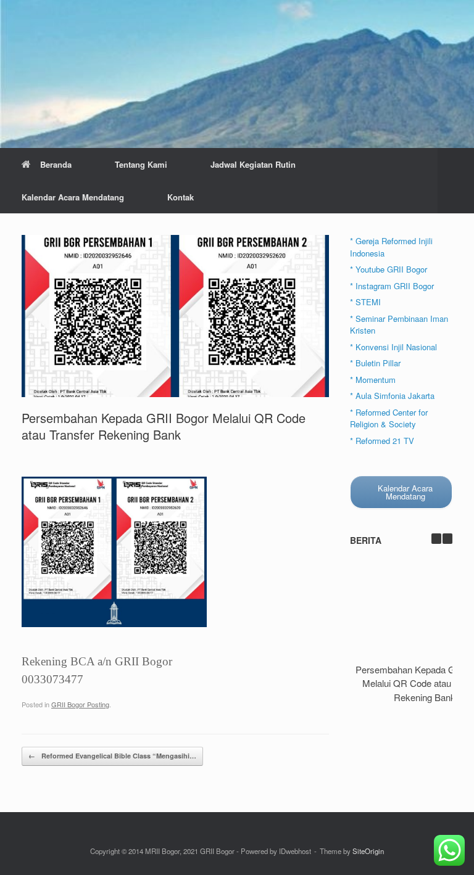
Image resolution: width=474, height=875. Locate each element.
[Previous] (436, 538)
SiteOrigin (368, 851)
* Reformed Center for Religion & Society (389, 418)
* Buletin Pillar (375, 363)
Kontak (180, 197)
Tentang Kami (141, 164)
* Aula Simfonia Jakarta (392, 395)
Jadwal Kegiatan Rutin (253, 164)
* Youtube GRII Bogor (388, 269)
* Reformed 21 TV (382, 440)
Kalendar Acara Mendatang (73, 197)
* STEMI (365, 302)
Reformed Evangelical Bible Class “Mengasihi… (112, 755)
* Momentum (373, 379)
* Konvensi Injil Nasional (393, 347)
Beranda (56, 164)
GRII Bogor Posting (80, 704)
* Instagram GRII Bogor (392, 286)
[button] (456, 180)
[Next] (447, 538)
